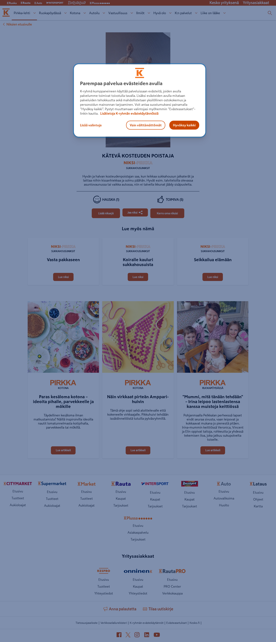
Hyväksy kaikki (184, 125)
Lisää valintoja (91, 125)
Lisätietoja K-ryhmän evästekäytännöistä (128, 113)
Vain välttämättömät (146, 125)
